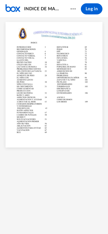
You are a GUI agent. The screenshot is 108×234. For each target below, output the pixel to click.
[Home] (13, 9)
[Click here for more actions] (73, 8)
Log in (92, 9)
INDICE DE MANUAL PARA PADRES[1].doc (42, 9)
